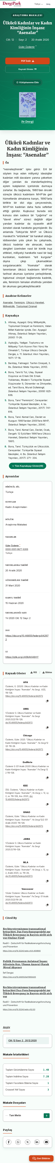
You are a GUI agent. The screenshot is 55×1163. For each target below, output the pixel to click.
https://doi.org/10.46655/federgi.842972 (24, 696)
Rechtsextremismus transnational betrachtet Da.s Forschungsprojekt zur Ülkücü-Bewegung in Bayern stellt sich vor (27, 992)
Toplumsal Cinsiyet (26, 306)
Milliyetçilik (9, 306)
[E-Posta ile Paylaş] (46, 1142)
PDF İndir (26, 61)
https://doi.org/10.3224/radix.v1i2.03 (19, 1009)
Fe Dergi (27, 121)
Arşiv (6, 1027)
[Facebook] (8, 1142)
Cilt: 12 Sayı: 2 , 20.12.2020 (22, 1040)
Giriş (48, 4)
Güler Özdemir (27, 46)
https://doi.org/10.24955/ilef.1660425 (19, 977)
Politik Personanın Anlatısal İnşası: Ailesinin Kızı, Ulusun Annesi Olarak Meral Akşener (26, 964)
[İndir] (47, 1115)
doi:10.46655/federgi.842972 (19, 722)
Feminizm (19, 302)
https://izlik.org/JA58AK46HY (22, 657)
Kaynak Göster (25, 69)
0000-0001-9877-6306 (16, 549)
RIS (35, 672)
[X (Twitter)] (27, 1142)
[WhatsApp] (18, 1142)
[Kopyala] (47, 701)
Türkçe (37, 4)
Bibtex (48, 672)
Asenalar (8, 302)
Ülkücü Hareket (35, 302)
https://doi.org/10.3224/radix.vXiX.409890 (22, 951)
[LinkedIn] (37, 1142)
